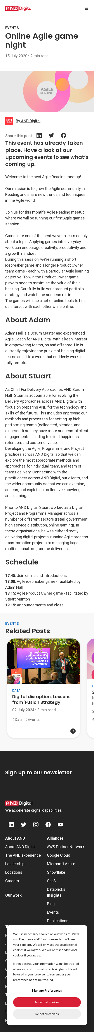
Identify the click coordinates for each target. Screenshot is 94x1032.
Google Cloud (58, 855)
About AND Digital (20, 846)
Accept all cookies (47, 1002)
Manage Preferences (47, 990)
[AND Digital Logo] (18, 803)
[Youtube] (60, 825)
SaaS (51, 880)
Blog (51, 903)
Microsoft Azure (61, 863)
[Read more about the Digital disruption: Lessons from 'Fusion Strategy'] (43, 734)
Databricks (56, 889)
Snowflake (56, 872)
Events (53, 912)
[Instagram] (35, 825)
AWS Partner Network (65, 846)
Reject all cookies (47, 1014)
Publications (57, 920)
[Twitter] (51, 136)
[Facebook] (63, 136)
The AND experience (23, 855)
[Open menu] (86, 8)
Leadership (14, 863)
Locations (13, 872)
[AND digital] (18, 8)
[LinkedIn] (39, 136)
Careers (12, 880)
